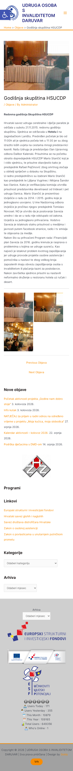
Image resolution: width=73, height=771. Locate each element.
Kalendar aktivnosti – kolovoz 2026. (26, 432)
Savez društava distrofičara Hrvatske (27, 522)
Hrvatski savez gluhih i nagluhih (23, 516)
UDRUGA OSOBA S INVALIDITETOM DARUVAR (39, 13)
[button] (5, 15)
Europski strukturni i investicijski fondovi (29, 510)
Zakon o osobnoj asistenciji (21, 528)
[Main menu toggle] (65, 13)
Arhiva (36, 609)
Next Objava (36, 372)
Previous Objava (36, 362)
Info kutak (10, 410)
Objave (10, 104)
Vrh (36, 761)
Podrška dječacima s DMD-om (23, 444)
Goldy (64, 754)
